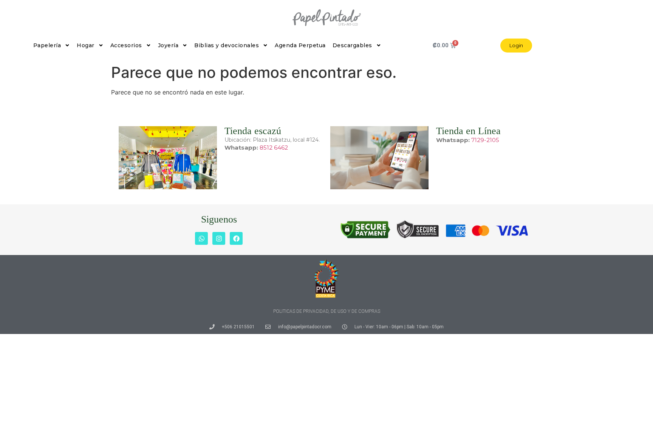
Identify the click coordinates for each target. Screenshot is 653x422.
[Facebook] (236, 238)
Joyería (168, 45)
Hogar (85, 45)
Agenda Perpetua (300, 45)
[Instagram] (218, 238)
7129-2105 (485, 140)
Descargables (352, 45)
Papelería (47, 45)
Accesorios (126, 45)
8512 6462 (274, 147)
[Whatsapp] (201, 238)
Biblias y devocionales (226, 45)
